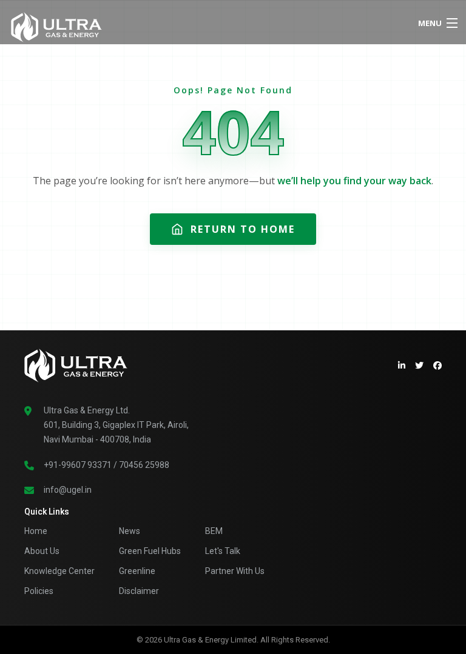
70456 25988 (144, 465)
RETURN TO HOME (243, 229)
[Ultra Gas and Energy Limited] (181, 24)
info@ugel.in (68, 490)
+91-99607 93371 (78, 465)
